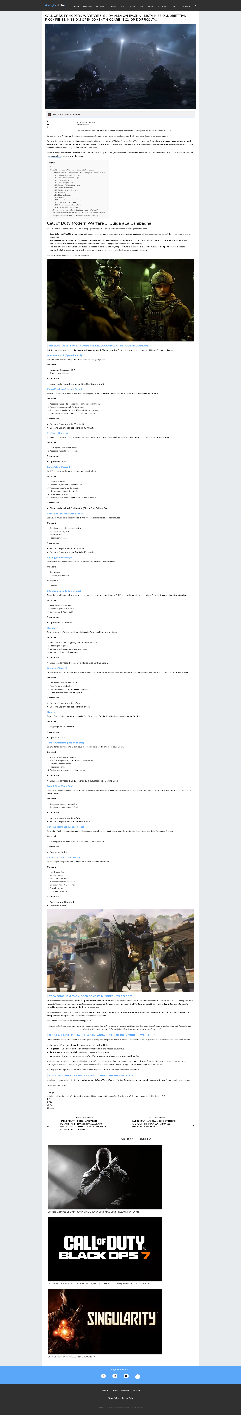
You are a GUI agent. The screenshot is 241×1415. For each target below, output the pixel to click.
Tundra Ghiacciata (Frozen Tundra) (70, 200)
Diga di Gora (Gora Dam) (67, 202)
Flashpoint (61, 193)
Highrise (62, 198)
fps (133, 1096)
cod (121, 1096)
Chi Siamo (105, 1390)
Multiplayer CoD (158, 1096)
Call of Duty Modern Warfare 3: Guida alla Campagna (72, 170)
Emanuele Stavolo (87, 122)
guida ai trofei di (117, 1069)
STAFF (115, 1390)
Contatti (125, 1390)
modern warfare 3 (143, 1096)
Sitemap (136, 1390)
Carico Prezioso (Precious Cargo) (68, 178)
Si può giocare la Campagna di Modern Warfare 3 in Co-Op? (76, 215)
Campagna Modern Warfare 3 (106, 1096)
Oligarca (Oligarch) (64, 195)
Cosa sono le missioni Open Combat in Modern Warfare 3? (76, 210)
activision (51, 1096)
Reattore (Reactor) (64, 180)
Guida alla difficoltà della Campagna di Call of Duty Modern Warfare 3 (80, 213)
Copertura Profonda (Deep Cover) (69, 185)
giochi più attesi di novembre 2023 (155, 130)
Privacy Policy (113, 1398)
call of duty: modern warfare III (79, 1096)
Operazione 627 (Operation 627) (69, 175)
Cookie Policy (128, 1398)
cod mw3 (127, 1096)
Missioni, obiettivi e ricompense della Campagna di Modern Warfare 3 (80, 173)
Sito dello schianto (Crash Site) (68, 190)
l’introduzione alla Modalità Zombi (129, 152)
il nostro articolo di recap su (98, 152)
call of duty (61, 1096)
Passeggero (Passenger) (66, 188)
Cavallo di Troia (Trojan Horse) (69, 207)
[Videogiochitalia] (55, 5)
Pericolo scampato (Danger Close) (70, 205)
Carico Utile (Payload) (65, 183)
